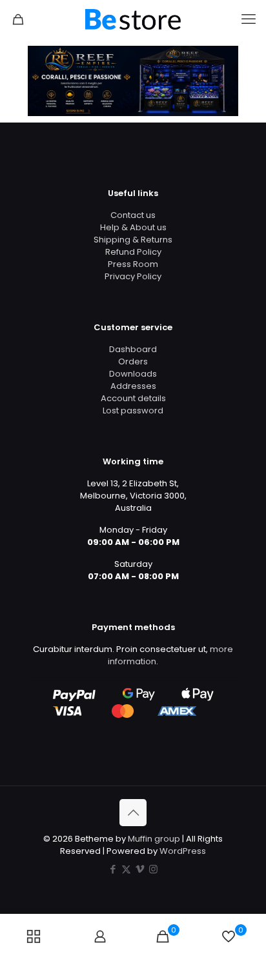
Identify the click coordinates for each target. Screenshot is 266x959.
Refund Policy (133, 252)
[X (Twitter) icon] (126, 869)
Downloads (133, 374)
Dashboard (133, 349)
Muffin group (154, 839)
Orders (133, 361)
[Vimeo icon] (140, 869)
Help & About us (133, 227)
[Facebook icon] (113, 869)
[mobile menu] (249, 19)
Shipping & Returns (133, 239)
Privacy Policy (133, 276)
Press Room (133, 264)
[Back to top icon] (133, 812)
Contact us (133, 215)
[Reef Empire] (133, 19)
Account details (133, 398)
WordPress (182, 851)
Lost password (133, 410)
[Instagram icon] (153, 869)
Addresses (133, 386)
